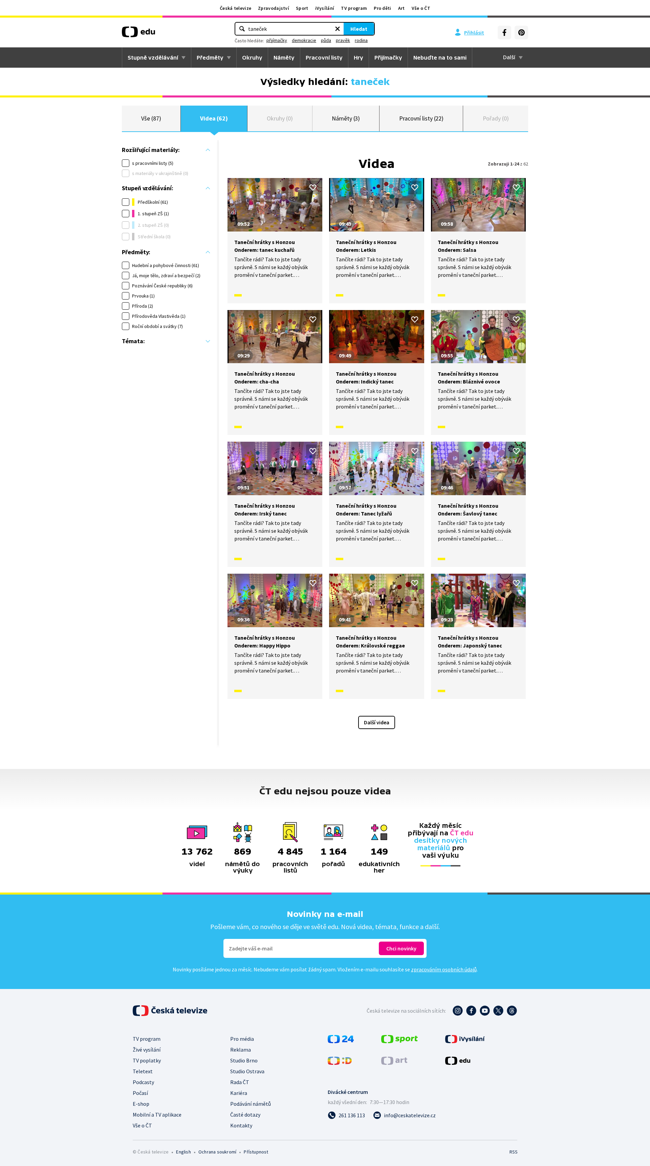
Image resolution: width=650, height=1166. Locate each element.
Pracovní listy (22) (421, 118)
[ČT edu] (138, 34)
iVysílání (324, 8)
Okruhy (252, 57)
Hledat (358, 28)
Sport (302, 8)
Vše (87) (151, 118)
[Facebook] (504, 32)
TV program (354, 8)
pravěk (343, 40)
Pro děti (382, 8)
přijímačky (276, 40)
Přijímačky (388, 57)
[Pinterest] (521, 32)
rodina (361, 40)
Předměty (210, 57)
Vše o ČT (421, 8)
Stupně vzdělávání (153, 57)
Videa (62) (214, 118)
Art (401, 8)
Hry (358, 57)
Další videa (376, 722)
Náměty (284, 57)
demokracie (304, 40)
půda (326, 40)
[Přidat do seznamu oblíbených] (313, 187)
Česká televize (235, 8)
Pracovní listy (324, 57)
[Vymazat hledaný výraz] (337, 29)
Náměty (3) (346, 118)
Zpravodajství (273, 8)
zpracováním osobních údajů (444, 969)
